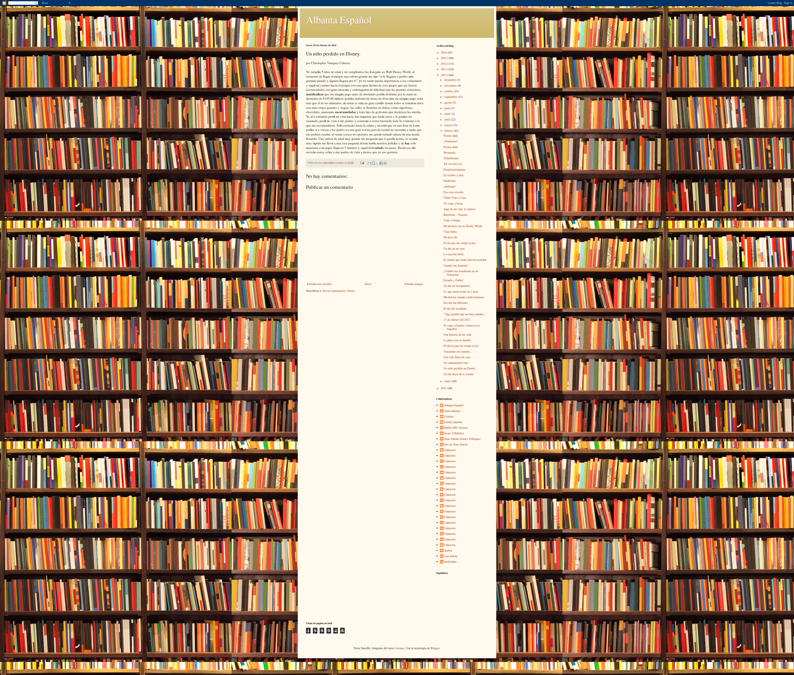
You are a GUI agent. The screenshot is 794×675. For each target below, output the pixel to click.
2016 (444, 52)
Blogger (435, 648)
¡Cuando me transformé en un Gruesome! (461, 272)
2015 (444, 58)
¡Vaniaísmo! (451, 141)
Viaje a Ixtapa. (452, 220)
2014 (444, 64)
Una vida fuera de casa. (457, 357)
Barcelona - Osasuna (455, 215)
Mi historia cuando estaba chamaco (464, 297)
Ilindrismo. (450, 181)
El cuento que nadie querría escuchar (465, 260)
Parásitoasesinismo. (455, 169)
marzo (448, 125)
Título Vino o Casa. (455, 198)
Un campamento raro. (456, 363)
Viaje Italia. (450, 231)
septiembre (451, 97)
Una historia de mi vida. (458, 334)
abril (447, 119)
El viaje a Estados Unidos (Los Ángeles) (462, 327)
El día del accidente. (455, 308)
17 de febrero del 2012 (457, 320)
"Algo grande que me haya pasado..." (465, 314)
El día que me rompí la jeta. (460, 243)
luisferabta (450, 562)
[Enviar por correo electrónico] (369, 163)
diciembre (450, 80)
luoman (399, 648)
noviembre (451, 85)
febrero (449, 131)
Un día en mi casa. (454, 248)
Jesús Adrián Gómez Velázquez (462, 439)
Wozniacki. (450, 152)
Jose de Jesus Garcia (456, 444)
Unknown (450, 450)
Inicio (368, 284)
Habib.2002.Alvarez (456, 428)
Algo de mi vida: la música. (460, 209)
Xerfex (448, 550)
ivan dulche (451, 556)
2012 (444, 75)
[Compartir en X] (377, 163)
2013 (444, 69)
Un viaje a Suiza (453, 203)
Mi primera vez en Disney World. (463, 226)
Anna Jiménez (452, 411)
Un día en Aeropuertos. (457, 286)
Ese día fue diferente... (457, 303)
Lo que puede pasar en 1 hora (461, 291)
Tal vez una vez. (453, 164)
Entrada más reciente (319, 284)
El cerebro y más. (454, 175)
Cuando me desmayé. (456, 265)
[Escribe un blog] (373, 163)
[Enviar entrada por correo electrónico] (362, 162)
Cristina (448, 416)
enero (448, 381)
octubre (449, 91)
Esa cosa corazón (453, 192)
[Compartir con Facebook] (381, 163)
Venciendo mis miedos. (457, 351)
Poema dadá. (451, 136)
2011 (444, 388)
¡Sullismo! (450, 186)
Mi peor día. (451, 237)
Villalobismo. (451, 158)
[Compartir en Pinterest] (385, 163)
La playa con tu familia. (458, 340)
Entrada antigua (413, 284)
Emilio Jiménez (453, 422)
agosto (448, 102)
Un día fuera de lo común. (459, 374)
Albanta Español (339, 19)
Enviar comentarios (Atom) (339, 291)
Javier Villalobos (454, 433)
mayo (447, 114)
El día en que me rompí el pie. (461, 346)
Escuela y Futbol (453, 280)
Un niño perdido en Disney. (460, 368)
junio (447, 108)
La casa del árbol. (454, 254)
